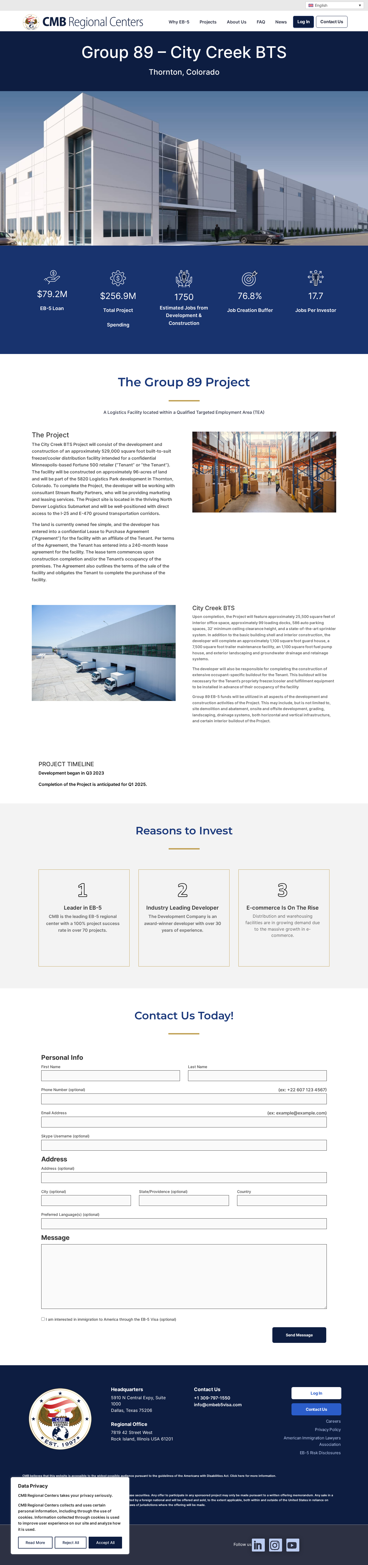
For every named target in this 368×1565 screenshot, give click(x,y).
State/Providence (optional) (163, 1191)
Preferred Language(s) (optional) (70, 1214)
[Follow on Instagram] (275, 1545)
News (281, 22)
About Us (237, 22)
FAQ (261, 22)
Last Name (197, 1066)
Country (244, 1191)
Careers (333, 1421)
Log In (303, 21)
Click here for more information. (253, 1476)
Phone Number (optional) (63, 1089)
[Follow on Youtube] (292, 1545)
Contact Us (331, 21)
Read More (35, 1542)
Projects (208, 22)
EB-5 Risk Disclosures (320, 1452)
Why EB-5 (179, 22)
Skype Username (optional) (65, 1136)
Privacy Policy (328, 1429)
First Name (50, 1066)
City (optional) (53, 1191)
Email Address (54, 1112)
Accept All (105, 1542)
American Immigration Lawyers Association (312, 1441)
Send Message (299, 1335)
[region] (70, 1515)
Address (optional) (57, 1168)
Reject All (71, 1542)
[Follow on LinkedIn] (258, 1545)
